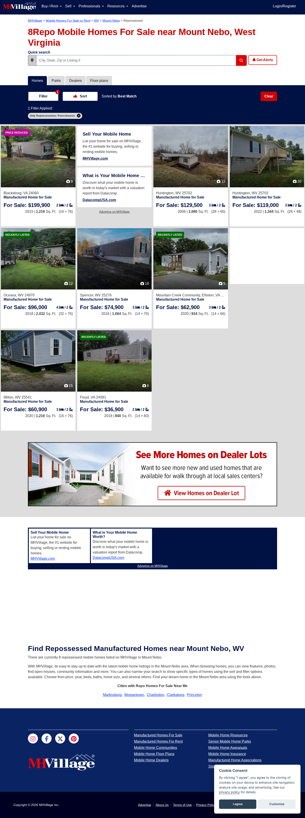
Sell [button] (68, 6)
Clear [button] (268, 96)
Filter (48, 94)
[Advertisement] (267, 256)
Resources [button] (116, 6)
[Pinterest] (74, 738)
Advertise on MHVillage (114, 211)
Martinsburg (112, 695)
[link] (27, 205)
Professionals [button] (90, 6)
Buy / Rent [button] (50, 6)
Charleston (155, 695)
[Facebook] (47, 738)
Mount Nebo (111, 20)
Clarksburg (175, 695)
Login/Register (284, 6)
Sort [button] (83, 96)
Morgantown (134, 695)
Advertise (139, 6)
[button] (32, 60)
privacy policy (229, 792)
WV (96, 20)
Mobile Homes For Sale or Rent (68, 20)
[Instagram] (33, 738)
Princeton (194, 695)
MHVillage (35, 20)
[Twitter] (60, 738)
